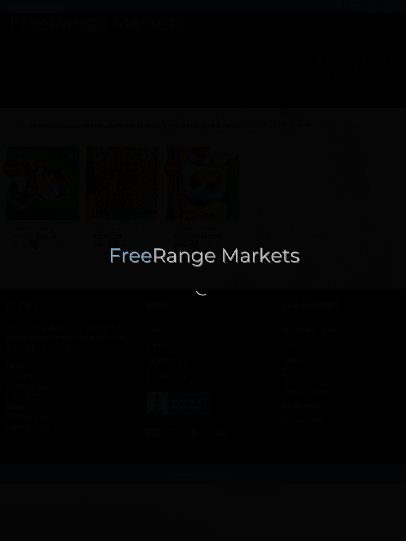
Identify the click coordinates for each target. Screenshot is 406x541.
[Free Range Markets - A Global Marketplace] (203, 257)
